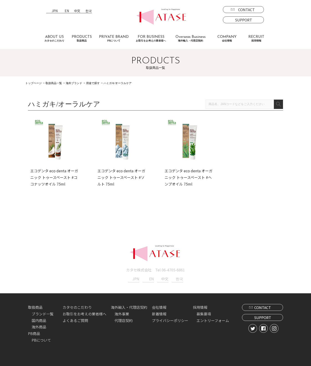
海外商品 (39, 327)
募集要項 (203, 314)
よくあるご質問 (75, 320)
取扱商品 (35, 307)
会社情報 (159, 307)
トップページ (33, 83)
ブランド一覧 (43, 314)
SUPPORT (243, 20)
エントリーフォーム (212, 320)
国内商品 (39, 320)
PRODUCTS (82, 38)
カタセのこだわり (77, 307)
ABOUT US (54, 38)
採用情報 (200, 307)
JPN (55, 11)
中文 (77, 11)
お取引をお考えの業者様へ (84, 314)
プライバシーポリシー (170, 320)
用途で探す (93, 83)
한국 (88, 11)
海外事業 (122, 314)
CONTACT (246, 9)
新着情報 (159, 314)
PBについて (41, 340)
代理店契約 (124, 320)
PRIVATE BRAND (114, 38)
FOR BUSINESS (151, 38)
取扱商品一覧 (54, 83)
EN (67, 11)
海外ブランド (74, 83)
